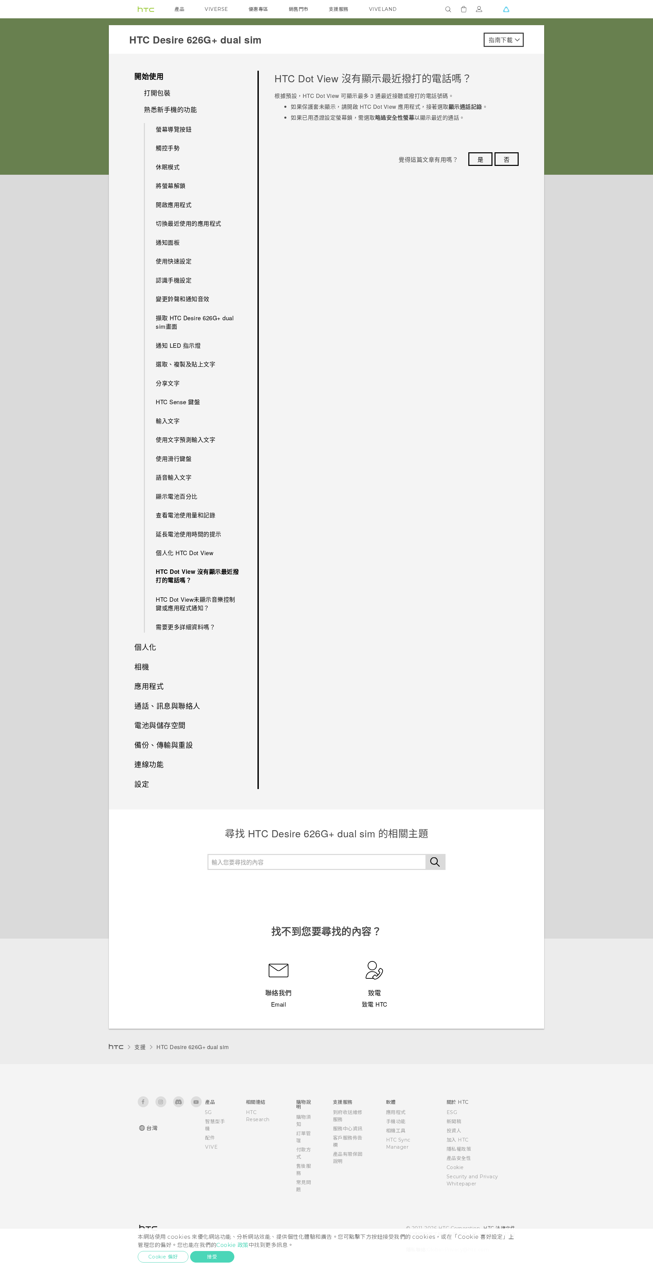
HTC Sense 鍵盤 (178, 401)
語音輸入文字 (173, 477)
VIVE (211, 1147)
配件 (210, 1138)
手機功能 (396, 1121)
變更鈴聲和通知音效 (183, 298)
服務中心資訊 (348, 1129)
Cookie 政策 (232, 1245)
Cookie (455, 1167)
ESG (452, 1112)
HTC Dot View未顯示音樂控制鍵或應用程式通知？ (195, 603)
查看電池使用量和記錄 (185, 515)
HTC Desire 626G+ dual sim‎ (192, 1047)
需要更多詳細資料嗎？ (185, 626)
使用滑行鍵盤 (173, 458)
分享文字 (168, 383)
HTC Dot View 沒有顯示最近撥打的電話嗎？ (197, 575)
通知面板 (168, 242)
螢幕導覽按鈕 (173, 129)
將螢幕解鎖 (171, 185)
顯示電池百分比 (177, 496)
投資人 (454, 1131)
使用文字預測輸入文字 (185, 439)
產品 (179, 9)
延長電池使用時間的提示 (188, 534)
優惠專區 (258, 9)
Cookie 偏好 (163, 1257)
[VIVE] (506, 9)
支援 (140, 1047)
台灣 (151, 1128)
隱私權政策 (459, 1149)
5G (208, 1112)
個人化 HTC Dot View (184, 552)
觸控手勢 (168, 147)
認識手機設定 (173, 280)
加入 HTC (458, 1140)
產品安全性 (459, 1158)
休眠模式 (168, 166)
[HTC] (146, 9)
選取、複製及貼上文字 (185, 364)
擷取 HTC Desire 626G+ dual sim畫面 (195, 322)
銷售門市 (298, 9)
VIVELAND (383, 9)
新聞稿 (454, 1121)
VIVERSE (216, 9)
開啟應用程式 (173, 204)
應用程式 (396, 1112)
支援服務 (339, 9)
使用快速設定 (173, 261)
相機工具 (396, 1131)
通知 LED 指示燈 (178, 345)
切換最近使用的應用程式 (188, 223)
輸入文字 (168, 420)
